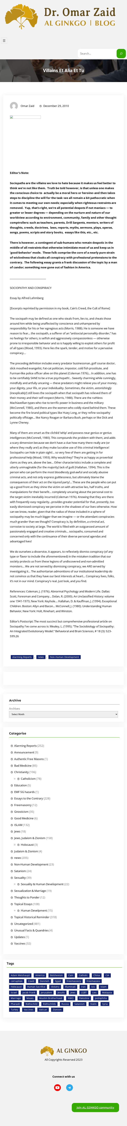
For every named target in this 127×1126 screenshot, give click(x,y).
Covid (31, 981)
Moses (30, 998)
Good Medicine (24, 818)
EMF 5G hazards (24, 792)
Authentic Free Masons (29, 759)
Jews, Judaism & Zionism (29, 838)
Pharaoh (15, 1003)
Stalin (93, 1003)
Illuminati (70, 986)
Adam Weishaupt (20, 975)
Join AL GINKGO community (95, 1107)
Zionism (57, 1009)
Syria (105, 1003)
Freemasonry (23, 805)
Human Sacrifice (36, 986)
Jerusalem (46, 992)
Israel (14, 992)
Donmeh (44, 981)
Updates (19, 937)
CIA (107, 975)
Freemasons (93, 981)
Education (20, 785)
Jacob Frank (28, 992)
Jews (17, 831)
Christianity (21, 772)
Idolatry (55, 986)
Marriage (16, 998)
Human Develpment (34, 910)
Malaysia (107, 992)
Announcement (24, 752)
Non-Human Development (64, 657)
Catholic (83, 975)
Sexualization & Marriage (30, 891)
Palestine (84, 998)
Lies (94, 992)
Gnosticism (21, 812)
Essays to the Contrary (28, 798)
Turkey (14, 1009)
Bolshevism (56, 975)
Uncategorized (23, 924)
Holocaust (27, 845)
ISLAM (18, 825)
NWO (71, 998)
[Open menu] (4, 41)
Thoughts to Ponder (27, 897)
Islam (103, 986)
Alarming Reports (22, 657)
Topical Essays (23, 904)
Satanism (20, 871)
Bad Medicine (23, 765)
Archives (14, 708)
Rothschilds (49, 1003)
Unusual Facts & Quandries (31, 930)
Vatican (43, 1009)
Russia (65, 1003)
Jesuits (61, 992)
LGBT (84, 992)
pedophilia (101, 998)
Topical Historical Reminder (31, 917)
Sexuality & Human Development (42, 884)
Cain (70, 975)
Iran (83, 986)
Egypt (58, 981)
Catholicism (28, 779)
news (41, 657)
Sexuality (20, 878)
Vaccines (19, 943)
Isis (93, 986)
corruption (16, 981)
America (39, 975)
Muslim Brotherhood (50, 998)
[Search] (121, 53)
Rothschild (31, 1003)
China (96, 975)
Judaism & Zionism (26, 851)
